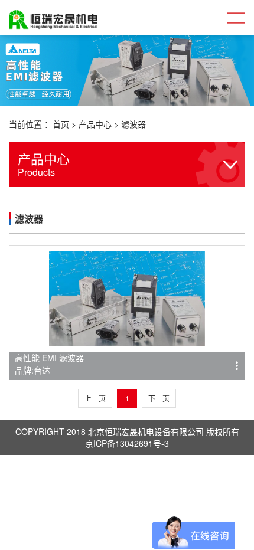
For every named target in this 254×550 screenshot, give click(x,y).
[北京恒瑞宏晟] (53, 17)
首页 (61, 124)
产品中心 (95, 124)
